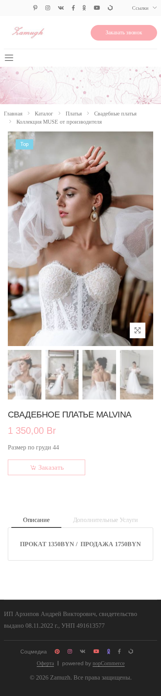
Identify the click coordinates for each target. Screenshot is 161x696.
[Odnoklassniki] (84, 8)
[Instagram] (47, 8)
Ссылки (140, 8)
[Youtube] (97, 8)
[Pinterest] (35, 8)
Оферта (45, 663)
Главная (13, 114)
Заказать (51, 467)
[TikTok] (110, 8)
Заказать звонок (124, 33)
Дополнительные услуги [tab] (105, 520)
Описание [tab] (36, 520)
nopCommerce (109, 663)
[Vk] (61, 8)
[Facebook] (73, 8)
